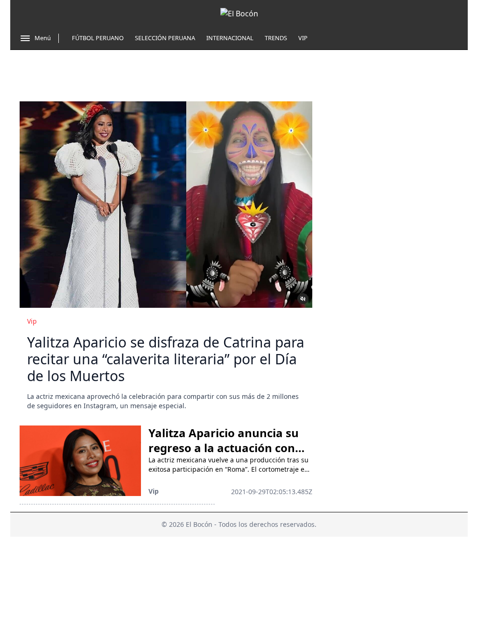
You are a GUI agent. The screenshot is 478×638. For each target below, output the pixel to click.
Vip (303, 38)
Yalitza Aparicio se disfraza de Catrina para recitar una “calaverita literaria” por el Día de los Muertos (165, 359)
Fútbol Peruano (98, 38)
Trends (276, 38)
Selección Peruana (165, 38)
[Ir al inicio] (239, 13)
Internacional (229, 38)
